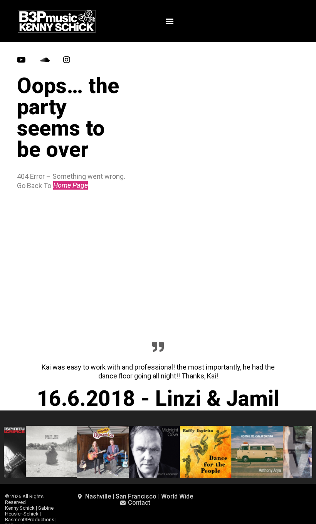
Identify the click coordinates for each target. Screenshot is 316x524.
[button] (169, 21)
